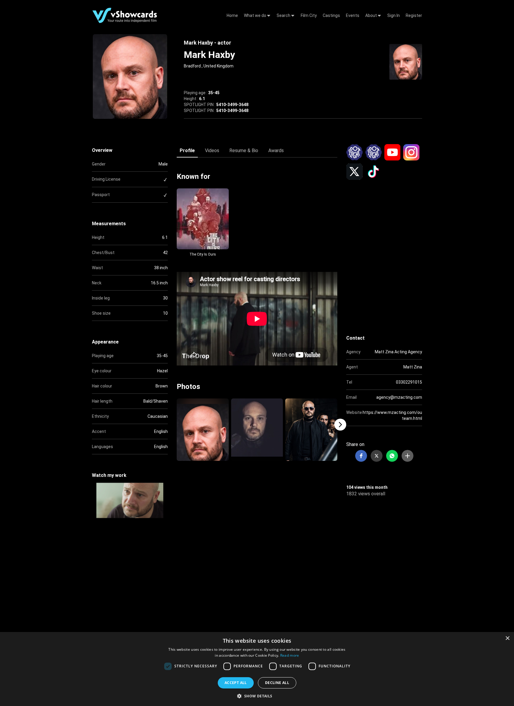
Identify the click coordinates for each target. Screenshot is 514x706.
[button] (361, 456)
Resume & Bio (243, 150)
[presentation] (174, 425)
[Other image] (203, 429)
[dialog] (257, 669)
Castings (331, 15)
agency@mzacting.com (399, 397)
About (371, 15)
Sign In (393, 15)
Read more (289, 655)
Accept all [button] (236, 682)
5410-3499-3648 (232, 104)
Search (284, 15)
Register (414, 15)
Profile (187, 150)
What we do (255, 15)
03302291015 (409, 382)
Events (352, 15)
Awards (276, 150)
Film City (309, 15)
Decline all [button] (277, 682)
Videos (212, 150)
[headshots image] (405, 61)
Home (232, 15)
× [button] (507, 638)
